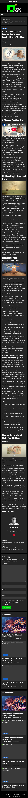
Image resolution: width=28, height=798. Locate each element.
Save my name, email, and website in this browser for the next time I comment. (13, 602)
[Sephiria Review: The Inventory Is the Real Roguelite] (14, 673)
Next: (12, 548)
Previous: (13, 542)
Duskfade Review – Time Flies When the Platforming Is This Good (12, 636)
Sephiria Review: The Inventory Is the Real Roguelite (13, 683)
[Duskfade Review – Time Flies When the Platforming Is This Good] (14, 625)
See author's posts (14, 531)
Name (4, 584)
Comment (5, 563)
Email (4, 589)
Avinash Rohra (8, 40)
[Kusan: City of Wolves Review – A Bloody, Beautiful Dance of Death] (14, 775)
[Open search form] (25, 14)
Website (4, 595)
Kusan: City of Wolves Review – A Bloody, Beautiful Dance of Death (13, 786)
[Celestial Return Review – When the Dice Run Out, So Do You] (14, 649)
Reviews (4, 28)
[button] (2, 14)
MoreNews (10, 796)
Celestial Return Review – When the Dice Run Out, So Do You (13, 660)
